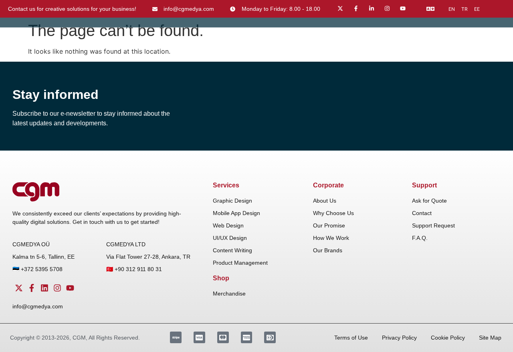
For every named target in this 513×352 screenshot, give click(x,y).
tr (464, 9)
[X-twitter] (340, 8)
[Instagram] (387, 8)
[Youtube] (403, 8)
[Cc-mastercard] (223, 337)
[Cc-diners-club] (270, 337)
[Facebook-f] (356, 8)
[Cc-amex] (246, 337)
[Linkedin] (44, 288)
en (451, 9)
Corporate (328, 185)
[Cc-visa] (199, 337)
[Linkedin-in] (371, 8)
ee (477, 9)
